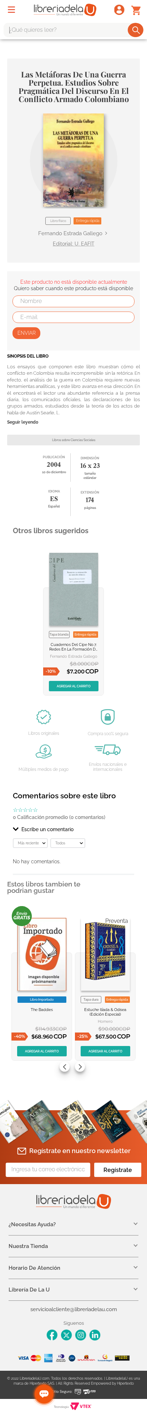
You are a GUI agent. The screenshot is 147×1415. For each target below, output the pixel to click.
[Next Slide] (80, 1067)
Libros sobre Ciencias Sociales (73, 440)
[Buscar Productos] (136, 30)
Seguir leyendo (22, 422)
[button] (73, 160)
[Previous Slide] (65, 1067)
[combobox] (73, 29)
